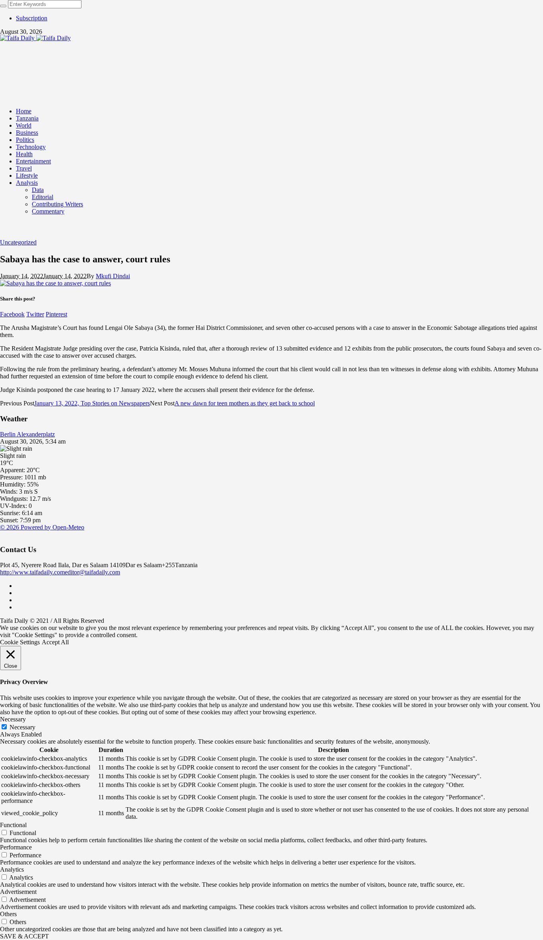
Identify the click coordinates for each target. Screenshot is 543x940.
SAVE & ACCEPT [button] (24, 936)
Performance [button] (16, 847)
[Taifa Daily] (35, 38)
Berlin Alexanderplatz (27, 434)
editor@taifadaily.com (92, 572)
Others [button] (8, 914)
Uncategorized (18, 242)
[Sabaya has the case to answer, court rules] (55, 283)
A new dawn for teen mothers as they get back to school (245, 403)
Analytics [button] (12, 869)
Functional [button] (13, 825)
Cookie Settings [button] (20, 642)
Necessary (22, 727)
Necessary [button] (13, 719)
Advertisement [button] (18, 891)
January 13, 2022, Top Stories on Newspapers (92, 403)
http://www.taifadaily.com (32, 572)
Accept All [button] (55, 642)
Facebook (12, 314)
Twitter (35, 314)
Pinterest (56, 314)
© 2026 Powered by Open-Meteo (42, 527)
